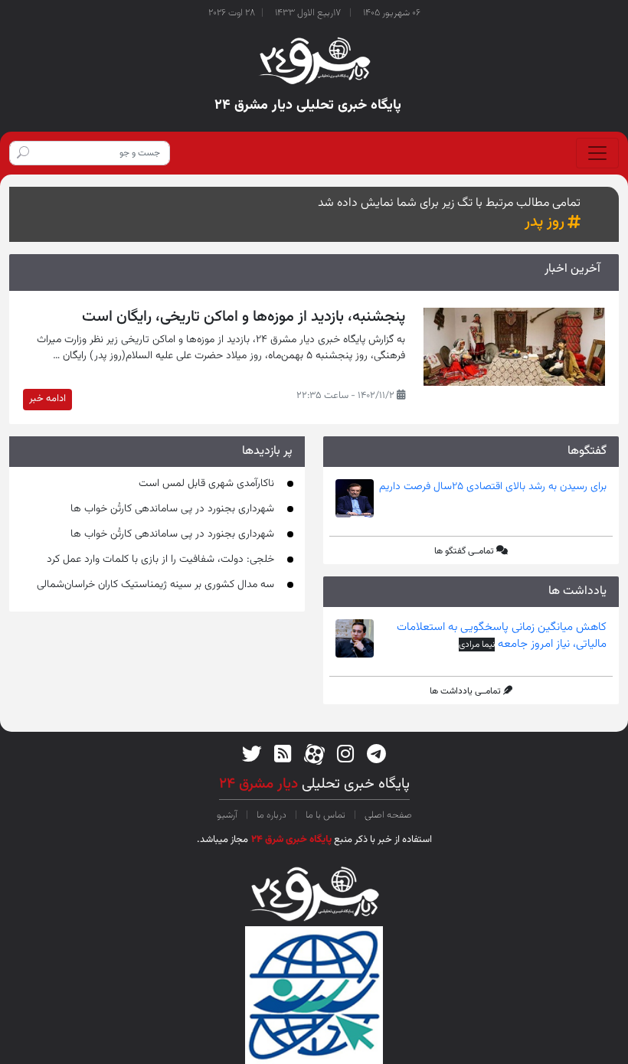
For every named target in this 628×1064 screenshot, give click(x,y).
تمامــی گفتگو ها (464, 551)
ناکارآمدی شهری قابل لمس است (206, 483)
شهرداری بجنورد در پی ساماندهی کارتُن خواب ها (172, 509)
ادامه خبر (47, 398)
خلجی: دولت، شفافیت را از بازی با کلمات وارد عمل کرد (160, 559)
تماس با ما (325, 815)
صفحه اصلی (387, 815)
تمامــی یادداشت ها (465, 691)
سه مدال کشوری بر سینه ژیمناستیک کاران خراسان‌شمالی (155, 584)
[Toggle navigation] (597, 153)
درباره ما (271, 815)
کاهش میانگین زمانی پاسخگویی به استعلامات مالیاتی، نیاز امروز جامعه (502, 636)
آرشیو (228, 815)
